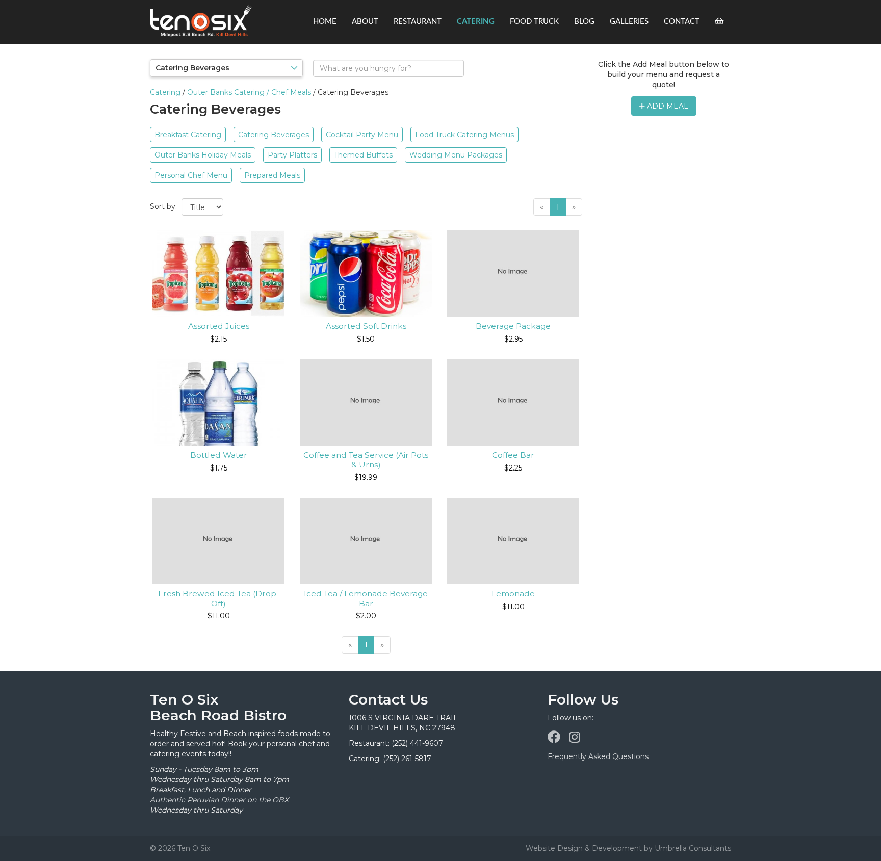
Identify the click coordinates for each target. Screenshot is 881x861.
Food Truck (534, 21)
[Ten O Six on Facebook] (554, 737)
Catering (165, 92)
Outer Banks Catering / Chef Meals (249, 92)
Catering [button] (476, 21)
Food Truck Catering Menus (464, 134)
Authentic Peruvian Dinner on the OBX (219, 799)
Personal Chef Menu (190, 175)
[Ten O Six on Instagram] (574, 737)
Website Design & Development (584, 848)
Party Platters (292, 155)
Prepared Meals (272, 175)
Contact (681, 21)
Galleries (629, 21)
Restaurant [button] (418, 21)
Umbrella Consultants (693, 848)
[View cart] (719, 21)
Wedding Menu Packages (455, 155)
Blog (584, 21)
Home (324, 21)
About (365, 21)
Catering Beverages (273, 134)
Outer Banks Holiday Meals (202, 155)
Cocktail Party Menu (362, 134)
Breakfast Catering (187, 134)
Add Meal (666, 106)
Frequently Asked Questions (598, 756)
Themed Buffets (363, 155)
